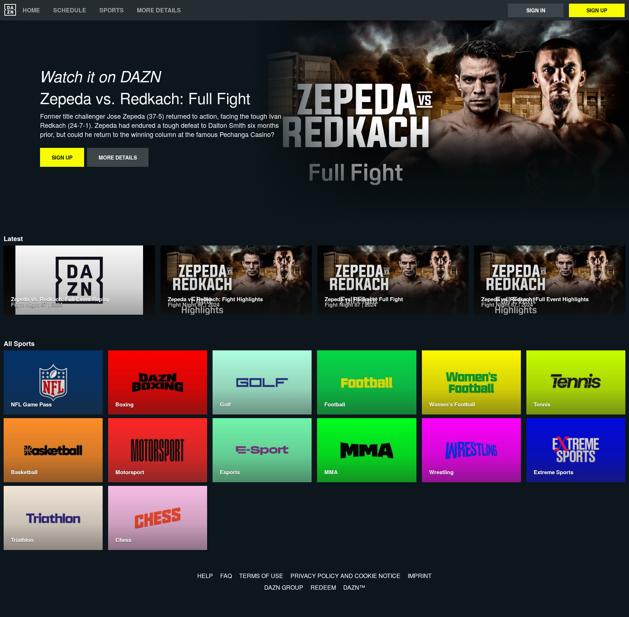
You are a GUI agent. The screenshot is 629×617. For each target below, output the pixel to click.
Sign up (596, 10)
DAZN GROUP (283, 587)
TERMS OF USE (261, 575)
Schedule (69, 10)
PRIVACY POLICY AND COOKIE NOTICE (345, 575)
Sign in (535, 10)
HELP (205, 575)
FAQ (226, 575)
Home (31, 10)
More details (159, 10)
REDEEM (323, 587)
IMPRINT (420, 575)
